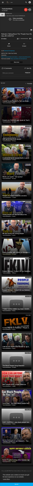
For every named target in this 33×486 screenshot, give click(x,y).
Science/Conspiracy (9, 50)
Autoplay (29, 83)
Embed (24, 46)
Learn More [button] (6, 479)
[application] (16, 22)
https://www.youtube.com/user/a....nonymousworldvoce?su (16, 57)
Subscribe (26, 9)
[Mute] (28, 29)
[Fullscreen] (30, 29)
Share (8, 46)
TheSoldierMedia (7, 9)
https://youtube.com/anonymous (19, 58)
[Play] (2, 29)
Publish (27, 72)
